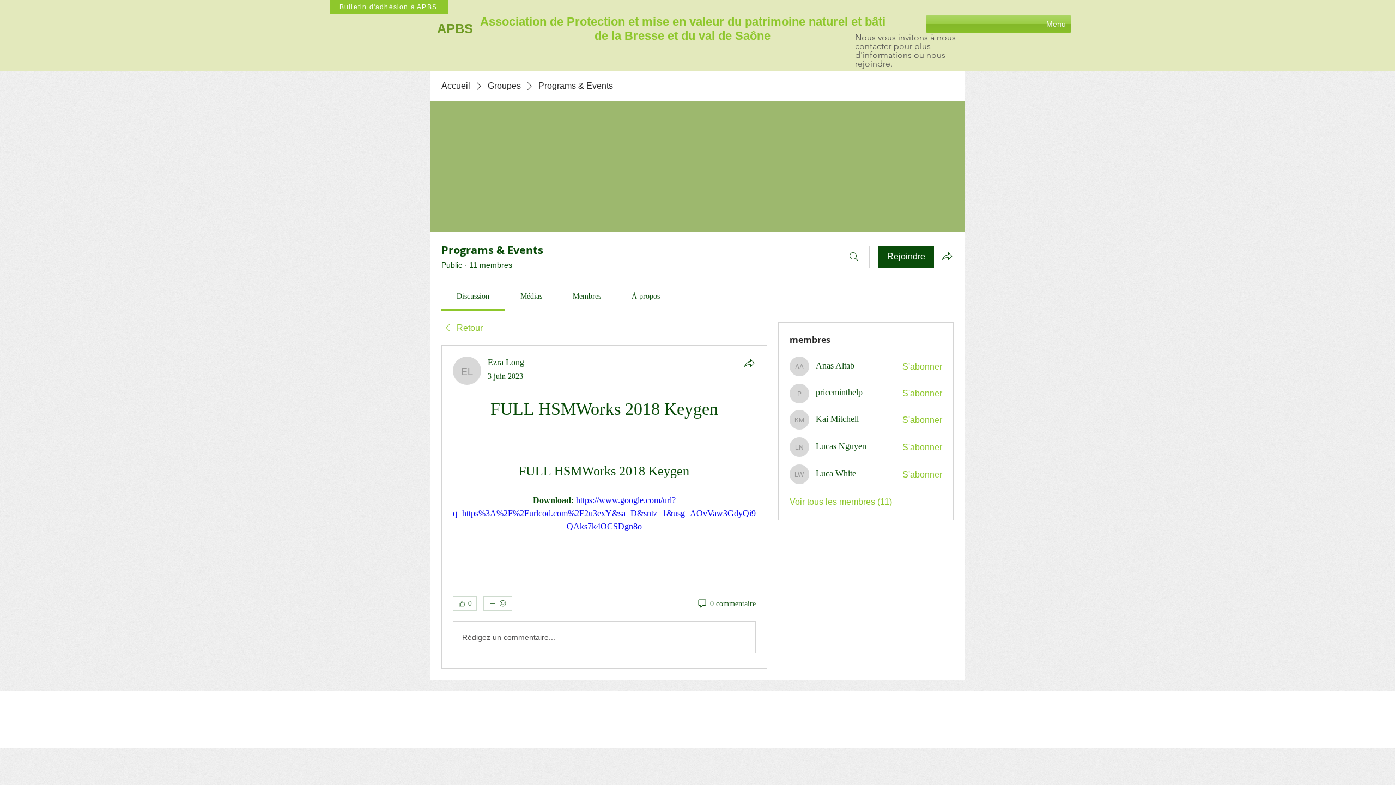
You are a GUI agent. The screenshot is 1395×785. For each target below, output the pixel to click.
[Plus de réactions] (497, 603)
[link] (473, 296)
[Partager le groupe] (947, 256)
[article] (604, 507)
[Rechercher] (853, 257)
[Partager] (749, 363)
